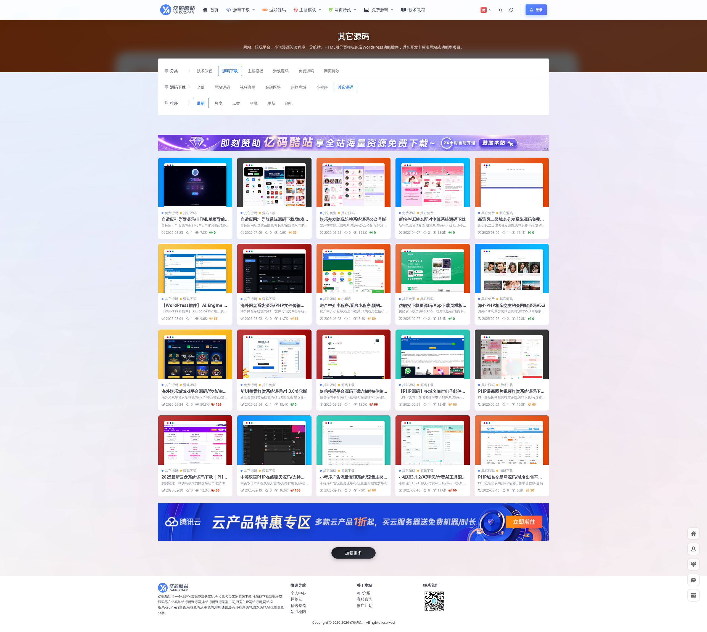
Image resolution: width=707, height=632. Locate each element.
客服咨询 (364, 599)
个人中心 (298, 593)
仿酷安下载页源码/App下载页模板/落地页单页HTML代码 (431, 308)
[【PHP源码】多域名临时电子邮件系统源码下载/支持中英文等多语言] (432, 354)
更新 (271, 103)
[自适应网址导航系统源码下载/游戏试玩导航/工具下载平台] (274, 182)
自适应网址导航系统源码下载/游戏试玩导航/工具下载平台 (272, 221)
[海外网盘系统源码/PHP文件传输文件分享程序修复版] (274, 268)
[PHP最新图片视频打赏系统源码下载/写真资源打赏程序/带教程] (512, 354)
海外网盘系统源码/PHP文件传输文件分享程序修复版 (273, 308)
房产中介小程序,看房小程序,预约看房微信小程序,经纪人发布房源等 (352, 308)
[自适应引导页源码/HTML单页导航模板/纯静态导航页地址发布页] (195, 182)
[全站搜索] (511, 10)
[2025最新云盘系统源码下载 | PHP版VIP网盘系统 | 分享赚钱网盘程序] (195, 440)
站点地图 (298, 611)
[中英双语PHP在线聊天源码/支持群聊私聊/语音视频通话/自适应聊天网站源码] (274, 440)
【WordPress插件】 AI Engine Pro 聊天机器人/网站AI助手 (195, 308)
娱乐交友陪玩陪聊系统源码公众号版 (353, 219)
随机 (289, 103)
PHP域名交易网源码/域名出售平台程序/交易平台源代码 (510, 479)
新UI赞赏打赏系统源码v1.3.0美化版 (274, 391)
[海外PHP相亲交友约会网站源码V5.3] (512, 268)
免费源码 (380, 9)
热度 (218, 103)
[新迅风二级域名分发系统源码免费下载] (512, 182)
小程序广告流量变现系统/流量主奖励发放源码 (352, 479)
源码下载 (241, 9)
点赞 (236, 103)
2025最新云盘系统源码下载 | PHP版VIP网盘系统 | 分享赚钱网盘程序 (194, 479)
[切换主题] (500, 10)
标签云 (296, 599)
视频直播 (247, 87)
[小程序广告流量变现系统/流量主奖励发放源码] (353, 440)
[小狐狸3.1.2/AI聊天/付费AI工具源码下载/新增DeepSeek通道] (432, 440)
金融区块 (273, 87)
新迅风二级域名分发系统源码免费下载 (511, 221)
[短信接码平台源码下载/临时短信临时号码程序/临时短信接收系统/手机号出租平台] (353, 354)
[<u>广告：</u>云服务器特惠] (353, 521)
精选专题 (298, 605)
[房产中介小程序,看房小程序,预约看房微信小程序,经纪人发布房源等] (353, 268)
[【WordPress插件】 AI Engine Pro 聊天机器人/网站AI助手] (195, 268)
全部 (201, 87)
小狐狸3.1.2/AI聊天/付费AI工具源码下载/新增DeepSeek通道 (432, 479)
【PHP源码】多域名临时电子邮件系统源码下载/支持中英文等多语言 (432, 393)
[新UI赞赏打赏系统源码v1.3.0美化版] (274, 354)
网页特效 (342, 9)
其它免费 (329, 213)
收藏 (254, 103)
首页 (214, 9)
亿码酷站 (356, 622)
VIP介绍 (363, 593)
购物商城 (298, 87)
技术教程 (416, 9)
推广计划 (364, 605)
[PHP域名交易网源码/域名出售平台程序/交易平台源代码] (512, 440)
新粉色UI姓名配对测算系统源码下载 (432, 219)
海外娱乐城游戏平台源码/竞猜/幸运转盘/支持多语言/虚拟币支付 (194, 393)
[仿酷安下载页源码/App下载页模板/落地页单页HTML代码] (432, 268)
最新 (201, 103)
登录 (539, 9)
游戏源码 (277, 9)
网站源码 (222, 87)
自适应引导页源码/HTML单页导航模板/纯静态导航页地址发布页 (193, 221)
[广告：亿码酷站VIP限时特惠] (353, 142)
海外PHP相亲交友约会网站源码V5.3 (511, 305)
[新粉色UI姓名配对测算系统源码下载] (432, 182)
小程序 (322, 87)
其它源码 (345, 87)
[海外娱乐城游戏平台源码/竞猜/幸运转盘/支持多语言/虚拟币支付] (195, 354)
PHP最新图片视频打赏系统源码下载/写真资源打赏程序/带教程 (509, 393)
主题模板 (307, 9)
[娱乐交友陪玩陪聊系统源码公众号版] (353, 182)
